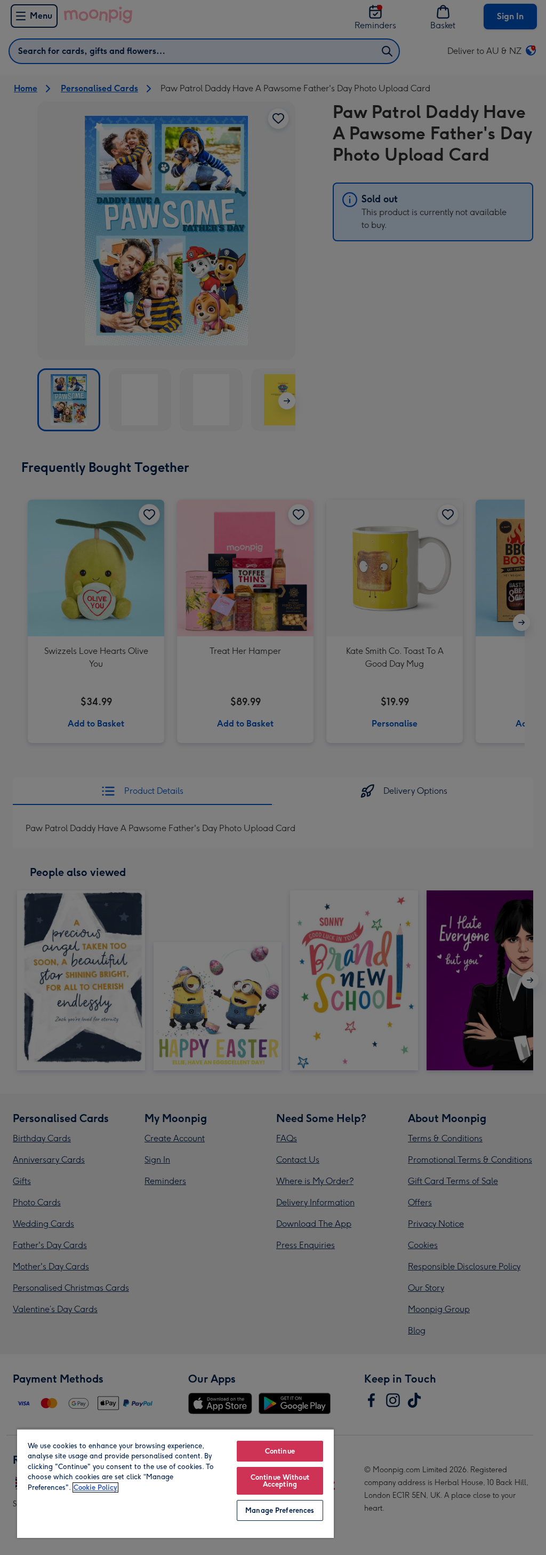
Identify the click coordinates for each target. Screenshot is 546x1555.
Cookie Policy (95, 1487)
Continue (280, 1451)
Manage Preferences (279, 1510)
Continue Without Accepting (280, 1480)
